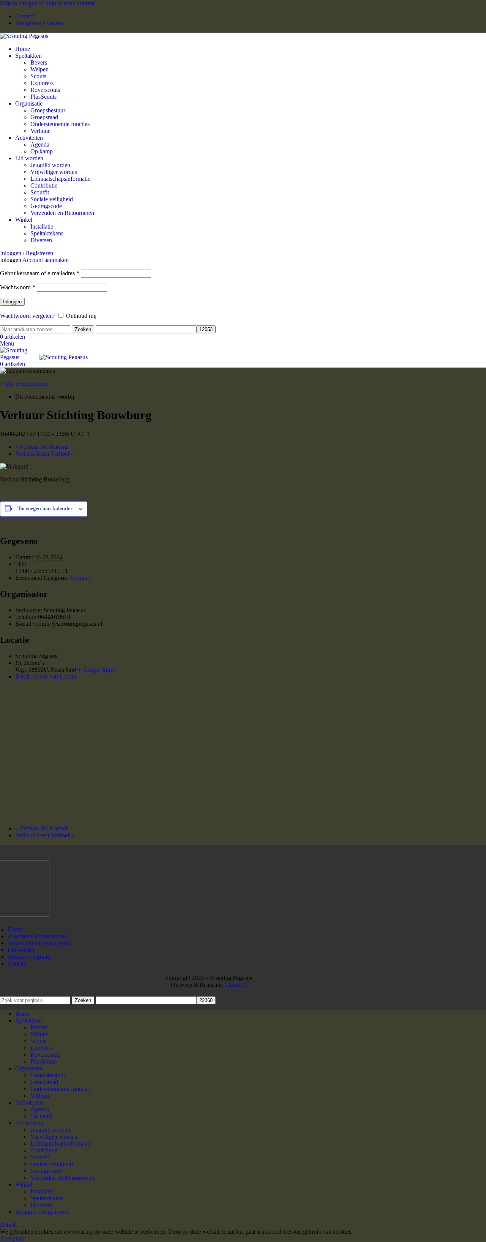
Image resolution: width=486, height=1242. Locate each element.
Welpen (39, 69)
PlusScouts (43, 96)
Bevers (38, 62)
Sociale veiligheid (51, 199)
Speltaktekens (46, 233)
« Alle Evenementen (24, 383)
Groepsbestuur (47, 110)
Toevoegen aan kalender (45, 508)
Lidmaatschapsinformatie (60, 178)
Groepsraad (44, 117)
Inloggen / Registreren (41, 1212)
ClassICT (235, 985)
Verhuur (40, 131)
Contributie (43, 185)
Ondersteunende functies (60, 124)
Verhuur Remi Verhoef (44, 453)
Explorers (42, 83)
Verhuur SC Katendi (42, 446)
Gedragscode (46, 206)
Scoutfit (39, 192)
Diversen (41, 240)
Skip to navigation (22, 3)
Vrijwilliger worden (53, 172)
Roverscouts (45, 90)
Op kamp (41, 151)
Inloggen (12, 302)
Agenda (39, 144)
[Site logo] (24, 36)
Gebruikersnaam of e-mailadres (39, 273)
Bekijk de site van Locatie (46, 676)
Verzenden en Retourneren (62, 213)
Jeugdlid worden (50, 165)
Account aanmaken (45, 260)
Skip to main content (70, 3)
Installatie (41, 226)
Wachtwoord (17, 287)
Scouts (38, 76)
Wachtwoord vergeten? (27, 315)
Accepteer (12, 1238)
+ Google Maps (96, 669)
